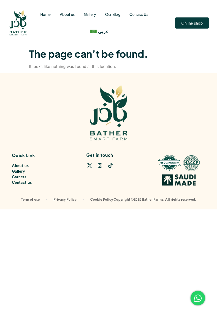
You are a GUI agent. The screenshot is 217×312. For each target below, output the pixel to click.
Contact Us (138, 14)
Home (45, 14)
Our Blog (112, 14)
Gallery (90, 14)
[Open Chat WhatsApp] (198, 298)
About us (67, 14)
